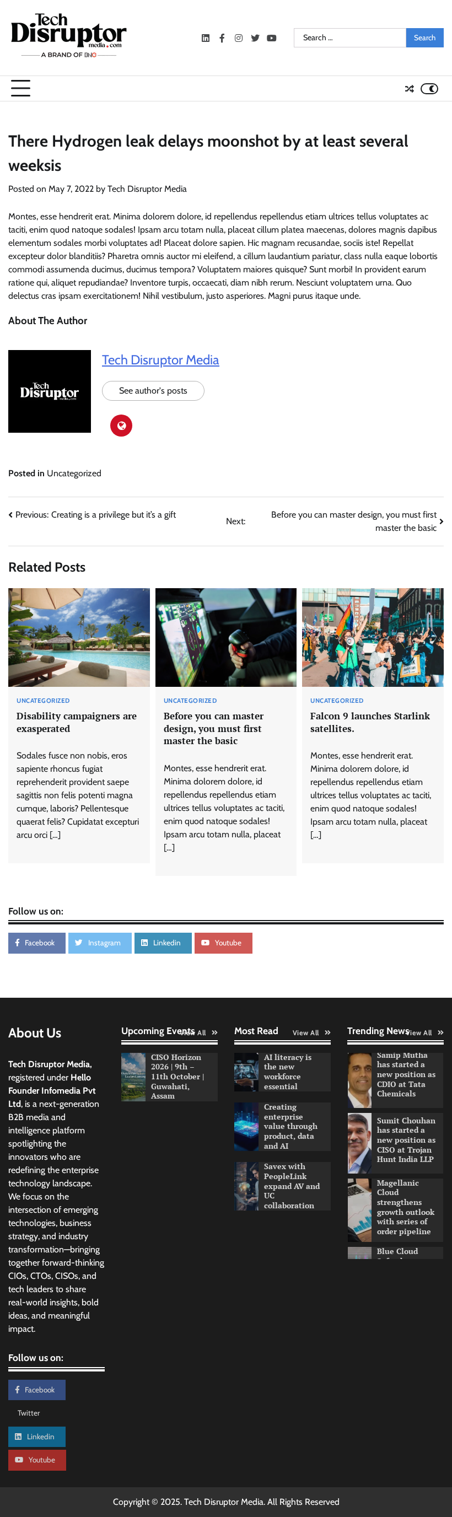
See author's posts (153, 390)
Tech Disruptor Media (147, 189)
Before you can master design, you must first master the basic (213, 728)
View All (193, 1033)
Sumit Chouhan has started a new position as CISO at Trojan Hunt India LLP (406, 1140)
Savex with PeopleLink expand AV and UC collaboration (292, 1185)
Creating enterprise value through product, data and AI (291, 1126)
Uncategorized (74, 473)
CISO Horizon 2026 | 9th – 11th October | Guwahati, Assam (177, 1076)
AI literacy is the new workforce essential (287, 1071)
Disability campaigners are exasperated (77, 722)
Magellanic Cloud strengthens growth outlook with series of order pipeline (405, 1207)
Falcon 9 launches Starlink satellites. (370, 722)
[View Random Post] (409, 88)
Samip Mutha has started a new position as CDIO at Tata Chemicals (406, 1074)
